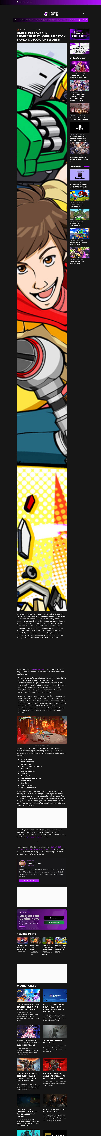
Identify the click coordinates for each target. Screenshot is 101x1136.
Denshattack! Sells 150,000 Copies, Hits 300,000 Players (60, 949)
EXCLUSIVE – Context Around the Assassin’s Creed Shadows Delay (54, 1076)
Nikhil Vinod (73, 202)
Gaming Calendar (68, 20)
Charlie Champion (74, 92)
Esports (52, 20)
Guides (45, 20)
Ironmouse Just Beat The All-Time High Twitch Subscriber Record (28, 1042)
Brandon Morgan (24, 29)
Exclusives (30, 20)
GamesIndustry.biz (39, 669)
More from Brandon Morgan (29, 881)
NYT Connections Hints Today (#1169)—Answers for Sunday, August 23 (78, 186)
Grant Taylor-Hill (73, 73)
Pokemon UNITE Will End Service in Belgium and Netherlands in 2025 (28, 1007)
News (22, 20)
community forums (33, 837)
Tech (58, 20)
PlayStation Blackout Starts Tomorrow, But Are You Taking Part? (78, 138)
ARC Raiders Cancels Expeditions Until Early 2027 (79, 159)
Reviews (38, 20)
